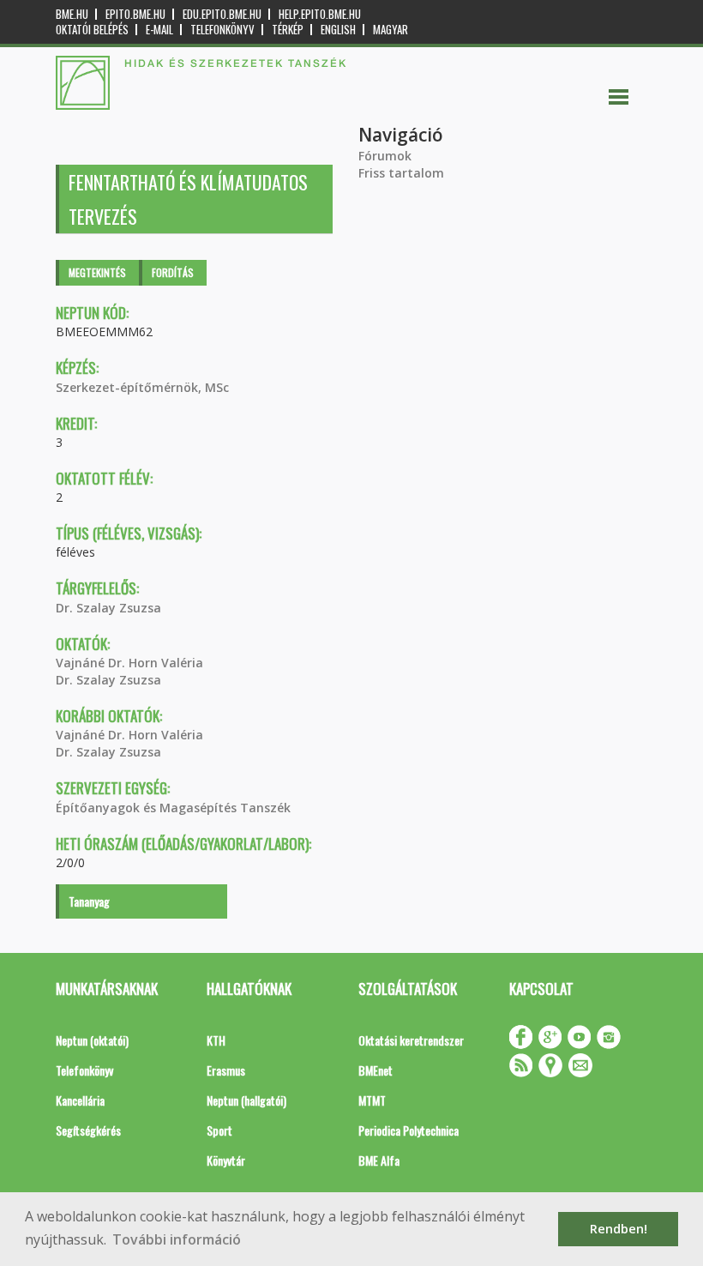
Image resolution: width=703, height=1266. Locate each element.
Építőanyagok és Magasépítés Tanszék (173, 807)
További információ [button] (176, 1239)
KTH (216, 1040)
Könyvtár (226, 1160)
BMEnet (375, 1070)
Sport (219, 1130)
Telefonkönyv (222, 29)
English (338, 29)
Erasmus (226, 1070)
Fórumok (385, 156)
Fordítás (173, 272)
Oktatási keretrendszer (411, 1040)
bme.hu (72, 14)
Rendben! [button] (618, 1229)
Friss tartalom (401, 173)
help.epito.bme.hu (320, 14)
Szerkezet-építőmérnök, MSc (142, 387)
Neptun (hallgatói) (246, 1100)
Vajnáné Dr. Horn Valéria (129, 662)
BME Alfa (379, 1160)
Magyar (390, 29)
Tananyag (89, 901)
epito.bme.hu (135, 14)
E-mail (159, 29)
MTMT (372, 1100)
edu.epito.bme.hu (222, 14)
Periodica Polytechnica (408, 1130)
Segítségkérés (88, 1130)
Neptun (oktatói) (92, 1040)
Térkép (287, 29)
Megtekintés (97, 272)
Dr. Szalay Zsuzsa (108, 608)
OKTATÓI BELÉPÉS (92, 29)
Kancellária (80, 1100)
